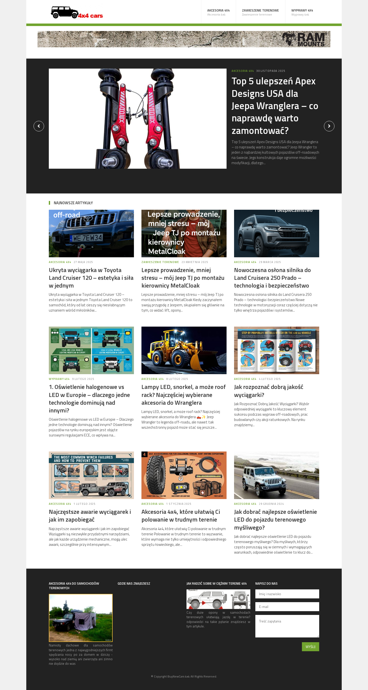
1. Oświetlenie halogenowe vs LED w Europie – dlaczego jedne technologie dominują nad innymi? (89, 398)
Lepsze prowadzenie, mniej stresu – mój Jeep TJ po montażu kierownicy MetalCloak (183, 277)
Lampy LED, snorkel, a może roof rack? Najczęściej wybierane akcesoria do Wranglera (183, 394)
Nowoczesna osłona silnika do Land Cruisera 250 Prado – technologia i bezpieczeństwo (272, 277)
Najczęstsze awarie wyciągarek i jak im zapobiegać (90, 515)
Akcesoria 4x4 (218, 12)
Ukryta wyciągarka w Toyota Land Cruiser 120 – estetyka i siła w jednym (91, 277)
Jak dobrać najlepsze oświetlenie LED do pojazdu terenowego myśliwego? (275, 519)
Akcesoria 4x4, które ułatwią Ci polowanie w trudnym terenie (180, 515)
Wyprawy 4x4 (302, 12)
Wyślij (310, 646)
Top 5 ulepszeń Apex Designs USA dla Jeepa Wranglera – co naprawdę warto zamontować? (275, 106)
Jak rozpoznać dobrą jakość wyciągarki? (268, 390)
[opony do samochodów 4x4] (218, 607)
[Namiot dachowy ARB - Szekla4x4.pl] (184, 46)
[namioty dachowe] (81, 640)
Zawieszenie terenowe (260, 12)
